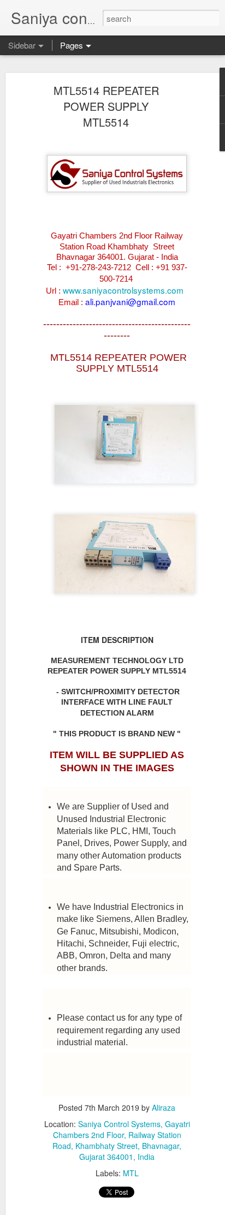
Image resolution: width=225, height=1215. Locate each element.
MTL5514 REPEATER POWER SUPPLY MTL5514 (106, 106)
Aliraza (163, 1107)
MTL (131, 1173)
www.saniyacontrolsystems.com (123, 290)
